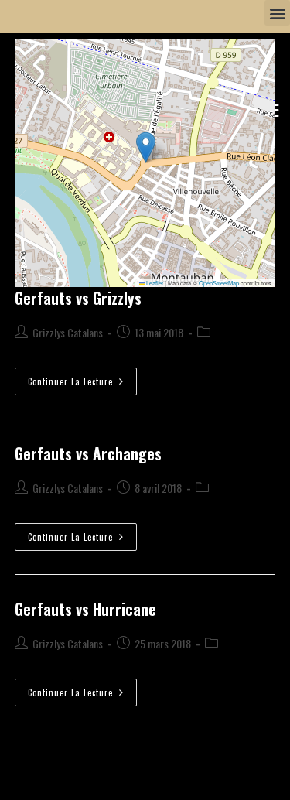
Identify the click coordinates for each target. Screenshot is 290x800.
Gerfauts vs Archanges (88, 453)
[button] (277, 13)
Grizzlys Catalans (67, 332)
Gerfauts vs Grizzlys (78, 297)
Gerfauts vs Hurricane (85, 609)
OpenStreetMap (219, 283)
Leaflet (154, 283)
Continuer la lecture (82, 378)
